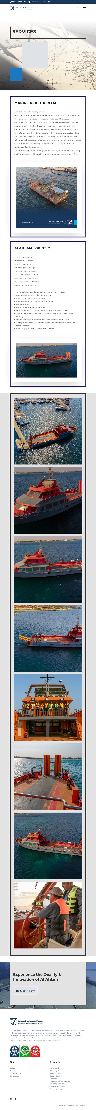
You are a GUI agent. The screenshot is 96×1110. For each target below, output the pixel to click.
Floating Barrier (57, 1084)
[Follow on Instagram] (11, 1098)
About (12, 1068)
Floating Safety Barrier (60, 1081)
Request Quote (25, 990)
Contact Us (14, 1076)
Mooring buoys (56, 1089)
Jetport (53, 1078)
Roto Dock (54, 1068)
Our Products (15, 1073)
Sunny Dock (55, 1076)
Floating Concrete (58, 1071)
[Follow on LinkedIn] (15, 1098)
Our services (15, 1071)
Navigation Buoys (57, 1086)
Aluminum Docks (57, 1073)
